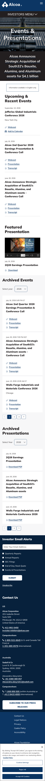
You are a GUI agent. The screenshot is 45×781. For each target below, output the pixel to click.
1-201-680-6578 (10, 646)
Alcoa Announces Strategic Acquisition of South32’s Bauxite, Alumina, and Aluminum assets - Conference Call (21, 189)
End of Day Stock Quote (15, 566)
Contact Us (10, 597)
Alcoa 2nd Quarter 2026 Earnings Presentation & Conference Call (19, 148)
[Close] (42, 747)
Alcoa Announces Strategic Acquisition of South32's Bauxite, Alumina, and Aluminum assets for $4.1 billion (22, 66)
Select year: (7, 289)
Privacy (21, 724)
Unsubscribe (7, 585)
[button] (14, 131)
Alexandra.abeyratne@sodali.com (17, 682)
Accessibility (22, 732)
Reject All (22, 769)
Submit (12, 578)
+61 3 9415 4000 (12, 694)
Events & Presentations (15, 570)
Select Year (7, 442)
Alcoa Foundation (22, 742)
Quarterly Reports (13, 553)
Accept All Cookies (22, 776)
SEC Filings (10, 562)
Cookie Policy (22, 728)
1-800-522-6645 (13, 640)
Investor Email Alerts (17, 539)
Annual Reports (12, 557)
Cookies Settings (22, 762)
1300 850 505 (13, 691)
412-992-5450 (11, 627)
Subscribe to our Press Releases (22, 705)
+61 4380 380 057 (13, 679)
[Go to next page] (24, 417)
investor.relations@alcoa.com (15, 630)
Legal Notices (22, 720)
